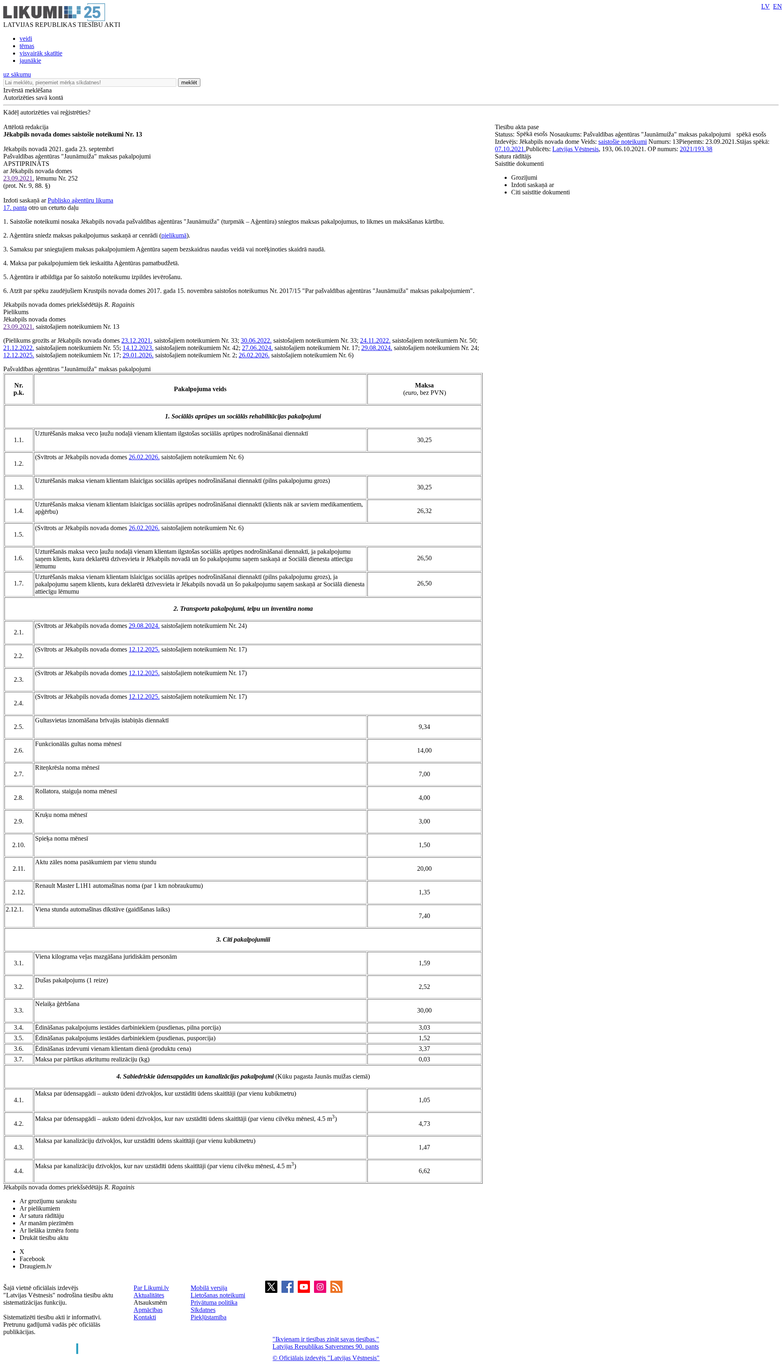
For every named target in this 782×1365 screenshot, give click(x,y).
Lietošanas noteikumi (218, 1295)
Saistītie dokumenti (519, 163)
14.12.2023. (138, 347)
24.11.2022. (375, 340)
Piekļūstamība (208, 1317)
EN (777, 6)
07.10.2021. (510, 148)
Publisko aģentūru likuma (80, 200)
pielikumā (174, 235)
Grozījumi (524, 177)
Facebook (32, 1258)
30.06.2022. (256, 340)
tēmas (27, 45)
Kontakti (145, 1317)
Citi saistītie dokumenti (540, 192)
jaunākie (30, 60)
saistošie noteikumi (622, 141)
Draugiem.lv (36, 1266)
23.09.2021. (18, 178)
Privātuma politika (214, 1302)
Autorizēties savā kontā (33, 97)
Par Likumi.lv (151, 1287)
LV (765, 6)
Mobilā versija (209, 1287)
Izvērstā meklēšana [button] (27, 90)
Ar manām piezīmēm (46, 1223)
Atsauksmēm (150, 1302)
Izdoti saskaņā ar (532, 184)
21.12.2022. (18, 347)
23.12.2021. (136, 340)
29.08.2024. (376, 347)
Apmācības (148, 1309)
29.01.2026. (138, 355)
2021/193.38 (696, 148)
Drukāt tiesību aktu (44, 1237)
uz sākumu (17, 74)
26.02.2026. (254, 355)
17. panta (15, 207)
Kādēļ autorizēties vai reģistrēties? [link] (46, 112)
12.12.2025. (18, 355)
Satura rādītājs (513, 156)
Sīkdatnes (203, 1309)
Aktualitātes (149, 1295)
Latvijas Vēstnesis (575, 148)
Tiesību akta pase (517, 126)
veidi (26, 38)
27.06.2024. (257, 347)
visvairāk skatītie (41, 53)
